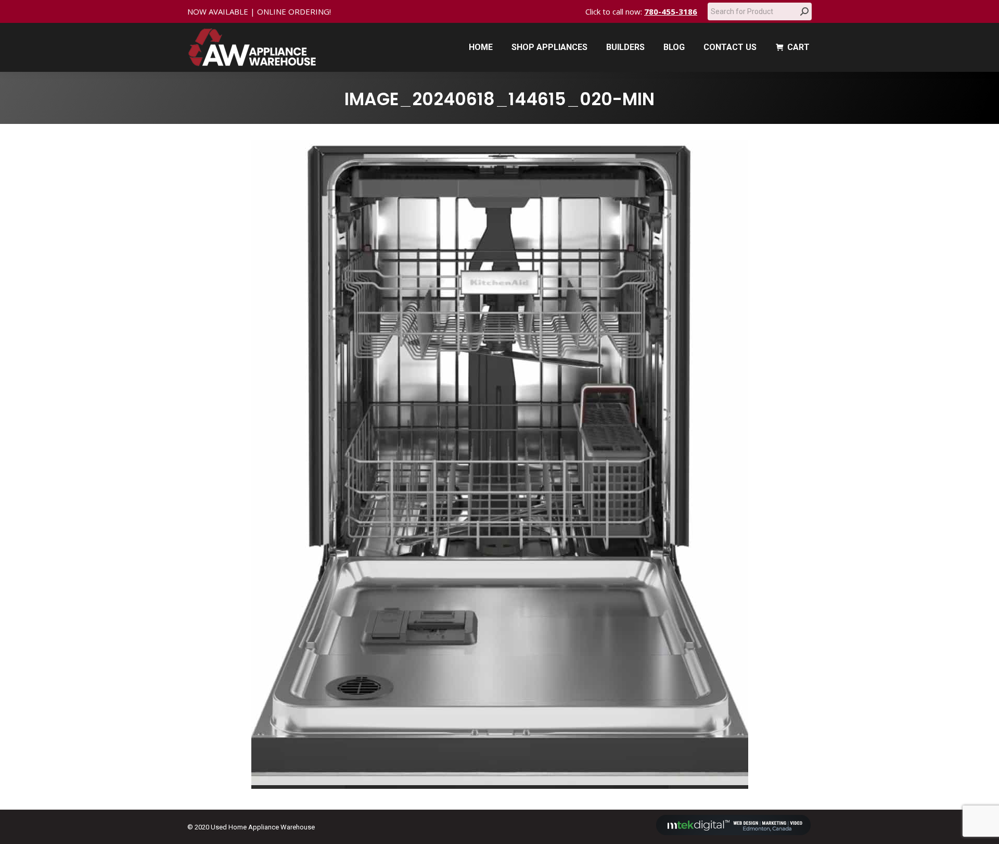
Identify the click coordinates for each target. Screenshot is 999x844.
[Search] (804, 11)
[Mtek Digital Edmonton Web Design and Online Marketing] (734, 833)
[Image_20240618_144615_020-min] (499, 464)
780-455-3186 (670, 11)
